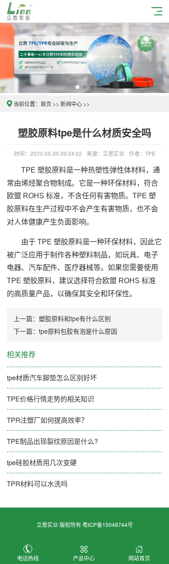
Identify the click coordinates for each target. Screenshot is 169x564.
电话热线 (28, 558)
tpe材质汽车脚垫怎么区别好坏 (52, 377)
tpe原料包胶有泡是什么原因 (78, 331)
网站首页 (139, 558)
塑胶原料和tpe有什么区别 (75, 318)
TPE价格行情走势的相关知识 (50, 398)
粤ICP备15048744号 (107, 524)
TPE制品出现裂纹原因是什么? (52, 441)
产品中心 (84, 558)
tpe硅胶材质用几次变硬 (42, 462)
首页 (46, 103)
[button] (77, 87)
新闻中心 (71, 103)
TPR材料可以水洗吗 (37, 483)
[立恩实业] (21, 10)
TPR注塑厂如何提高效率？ (47, 419)
